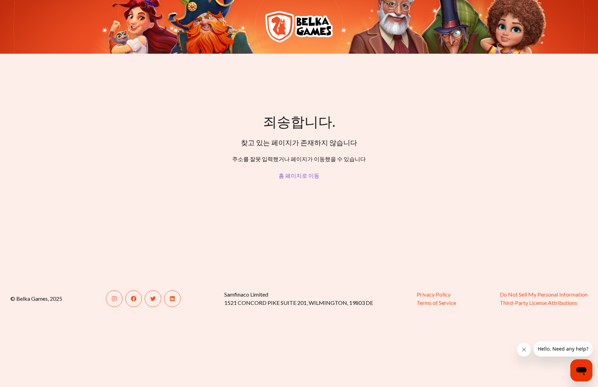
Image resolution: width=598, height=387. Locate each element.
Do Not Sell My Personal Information (544, 294)
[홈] (37, 27)
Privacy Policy (434, 294)
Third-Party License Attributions (538, 302)
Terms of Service (436, 302)
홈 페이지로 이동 (299, 175)
